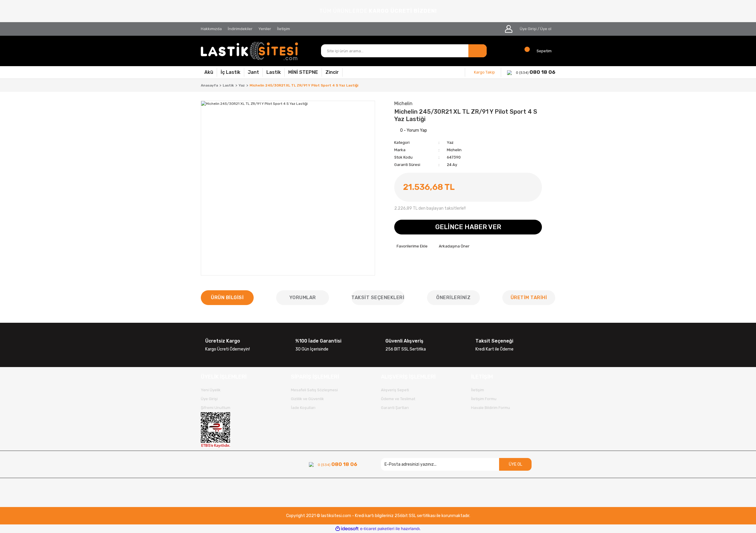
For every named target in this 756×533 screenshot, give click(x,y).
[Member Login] (508, 29)
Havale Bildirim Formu (490, 407)
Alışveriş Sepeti (395, 390)
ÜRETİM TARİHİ (529, 297)
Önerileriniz (453, 297)
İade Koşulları (303, 407)
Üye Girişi (528, 29)
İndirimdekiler (240, 29)
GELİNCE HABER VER (468, 227)
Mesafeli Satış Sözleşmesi (314, 390)
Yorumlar (302, 297)
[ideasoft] (347, 529)
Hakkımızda (211, 29)
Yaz (450, 142)
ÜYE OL (515, 464)
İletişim (283, 29)
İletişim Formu (483, 399)
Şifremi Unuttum (215, 407)
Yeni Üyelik (211, 390)
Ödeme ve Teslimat (398, 399)
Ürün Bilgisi (227, 297)
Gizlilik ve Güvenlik (307, 399)
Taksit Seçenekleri (377, 297)
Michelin (454, 150)
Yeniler (264, 29)
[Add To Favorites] (411, 246)
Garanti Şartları (395, 407)
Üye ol (545, 29)
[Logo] (249, 51)
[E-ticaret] (377, 529)
